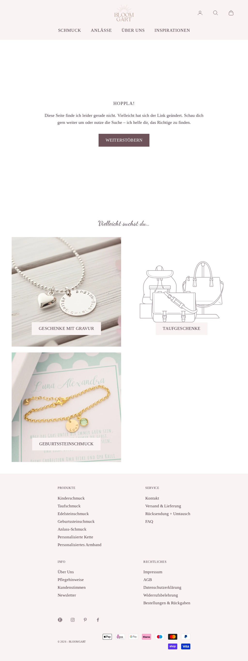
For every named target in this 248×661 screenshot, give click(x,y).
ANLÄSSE (101, 30)
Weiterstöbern (124, 140)
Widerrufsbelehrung (160, 595)
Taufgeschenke (181, 328)
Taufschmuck (69, 506)
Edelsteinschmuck (73, 513)
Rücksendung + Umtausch (167, 513)
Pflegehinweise (71, 579)
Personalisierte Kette (75, 537)
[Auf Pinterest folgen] (85, 619)
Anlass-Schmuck (72, 529)
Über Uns (66, 572)
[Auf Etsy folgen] (60, 620)
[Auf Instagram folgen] (72, 619)
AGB (147, 579)
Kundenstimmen (72, 587)
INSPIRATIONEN (172, 30)
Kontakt (152, 498)
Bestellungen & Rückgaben (166, 603)
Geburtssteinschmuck (66, 443)
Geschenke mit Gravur (66, 328)
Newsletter (67, 595)
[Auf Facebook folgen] (97, 619)
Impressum (152, 572)
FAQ (149, 521)
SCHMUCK (69, 30)
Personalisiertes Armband (79, 544)
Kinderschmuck (71, 498)
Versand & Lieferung (163, 506)
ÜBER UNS (133, 30)
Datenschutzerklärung (162, 587)
